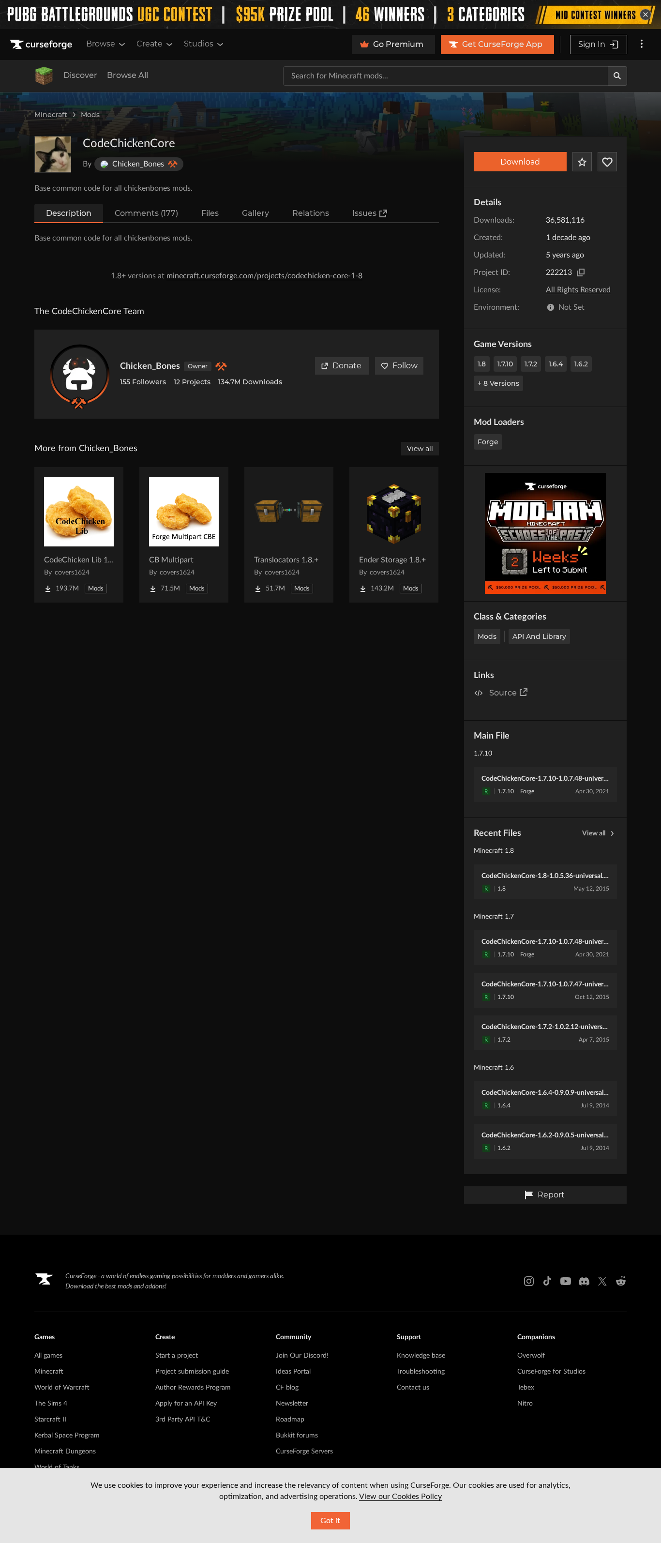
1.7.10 (505, 364)
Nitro (525, 1403)
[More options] (641, 44)
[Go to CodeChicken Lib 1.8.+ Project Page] (78, 535)
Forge (488, 442)
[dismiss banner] (645, 14)
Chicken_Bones (150, 366)
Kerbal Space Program (67, 1435)
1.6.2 (581, 364)
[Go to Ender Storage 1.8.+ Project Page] (393, 535)
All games (48, 1355)
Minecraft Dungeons (65, 1451)
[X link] (602, 1281)
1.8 (482, 364)
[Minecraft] (44, 76)
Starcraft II (50, 1419)
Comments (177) (146, 213)
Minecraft (50, 114)
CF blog (287, 1387)
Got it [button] (330, 1521)
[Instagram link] (529, 1281)
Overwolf (531, 1355)
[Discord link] (584, 1281)
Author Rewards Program (193, 1387)
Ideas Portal (293, 1371)
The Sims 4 (50, 1403)
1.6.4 (556, 364)
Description (68, 213)
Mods (90, 114)
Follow (405, 365)
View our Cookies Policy (400, 1496)
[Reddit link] (621, 1281)
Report (551, 1194)
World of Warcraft (62, 1387)
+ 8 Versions (498, 383)
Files (210, 213)
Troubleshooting (421, 1371)
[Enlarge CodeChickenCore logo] (52, 154)
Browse (100, 43)
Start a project (176, 1355)
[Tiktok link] (547, 1281)
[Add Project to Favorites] (582, 161)
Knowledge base (421, 1355)
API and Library (539, 636)
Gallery (255, 213)
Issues (364, 213)
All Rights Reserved (578, 290)
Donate (346, 365)
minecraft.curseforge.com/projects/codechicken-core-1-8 (264, 276)
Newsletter (292, 1403)
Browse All (127, 75)
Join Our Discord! (302, 1355)
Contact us (413, 1387)
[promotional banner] (330, 14)
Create (149, 43)
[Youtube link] (565, 1281)
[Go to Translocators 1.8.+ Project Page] (288, 535)
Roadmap (290, 1419)
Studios (198, 43)
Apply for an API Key (186, 1403)
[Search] (617, 76)
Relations (310, 213)
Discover (80, 75)
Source (503, 692)
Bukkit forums (297, 1435)
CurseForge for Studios (551, 1371)
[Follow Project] (607, 161)
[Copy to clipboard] (581, 272)
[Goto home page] (42, 44)
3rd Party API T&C (182, 1419)
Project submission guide (192, 1371)
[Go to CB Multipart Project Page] (183, 535)
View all (593, 833)
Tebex (525, 1387)
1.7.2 (531, 364)
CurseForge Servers (304, 1451)
